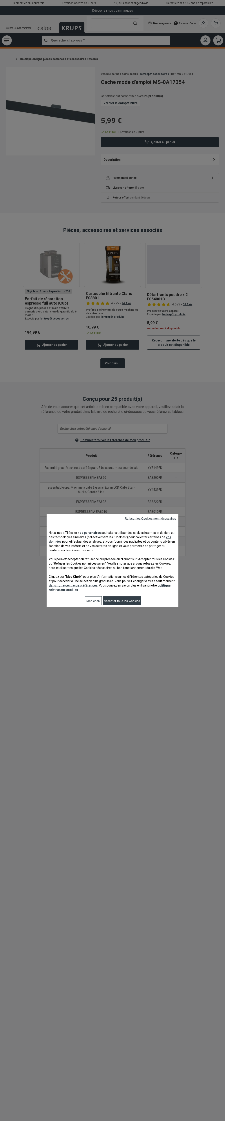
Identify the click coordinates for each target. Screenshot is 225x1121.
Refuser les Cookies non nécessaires (150, 518)
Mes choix (93, 600)
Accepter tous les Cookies (122, 600)
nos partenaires (89, 532)
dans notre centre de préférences (73, 585)
